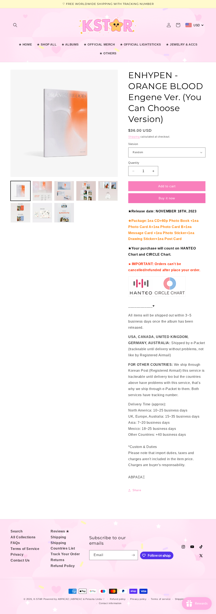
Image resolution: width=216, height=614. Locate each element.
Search (17, 531)
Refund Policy (63, 566)
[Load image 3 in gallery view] (64, 191)
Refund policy (118, 599)
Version (133, 144)
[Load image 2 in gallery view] (42, 191)
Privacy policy (138, 599)
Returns (57, 560)
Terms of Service (25, 549)
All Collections (23, 537)
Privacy (17, 554)
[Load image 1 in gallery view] (20, 191)
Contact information (110, 603)
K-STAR (38, 599)
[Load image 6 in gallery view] (20, 213)
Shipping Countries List (63, 545)
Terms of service (160, 599)
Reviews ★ (60, 531)
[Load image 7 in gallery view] (42, 213)
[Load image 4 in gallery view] (86, 191)
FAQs (15, 543)
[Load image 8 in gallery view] (64, 213)
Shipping (134, 136)
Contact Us (20, 560)
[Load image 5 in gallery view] (108, 191)
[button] (15, 25)
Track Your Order (65, 554)
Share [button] (136, 490)
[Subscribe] (133, 555)
